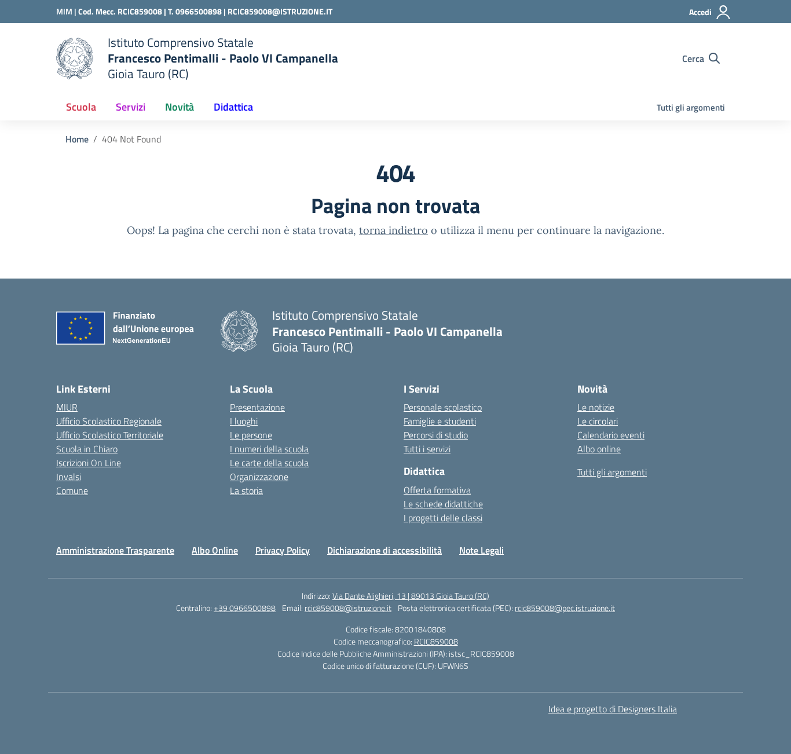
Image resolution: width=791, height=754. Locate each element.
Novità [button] (179, 107)
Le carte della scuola (269, 463)
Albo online (599, 449)
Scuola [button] (81, 107)
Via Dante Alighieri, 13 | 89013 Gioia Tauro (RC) (410, 596)
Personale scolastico (443, 407)
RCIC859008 (436, 641)
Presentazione (257, 407)
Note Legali (481, 550)
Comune (72, 490)
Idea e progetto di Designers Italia (612, 709)
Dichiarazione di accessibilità (384, 550)
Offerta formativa (437, 490)
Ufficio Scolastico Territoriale (109, 435)
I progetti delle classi (443, 518)
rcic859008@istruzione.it (348, 608)
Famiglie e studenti (440, 421)
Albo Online (215, 550)
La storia (246, 490)
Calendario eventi (610, 435)
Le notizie (595, 407)
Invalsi (68, 477)
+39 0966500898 (245, 608)
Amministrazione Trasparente (115, 550)
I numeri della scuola (269, 449)
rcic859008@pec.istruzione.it (565, 608)
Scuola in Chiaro (87, 449)
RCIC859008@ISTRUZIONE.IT (280, 11)
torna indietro (393, 230)
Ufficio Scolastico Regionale (109, 421)
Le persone (251, 435)
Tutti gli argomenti (691, 107)
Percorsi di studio (436, 435)
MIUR (67, 407)
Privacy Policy (282, 550)
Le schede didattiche (443, 504)
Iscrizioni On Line (88, 463)
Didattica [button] (233, 107)
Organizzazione (259, 477)
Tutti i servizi (427, 449)
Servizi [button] (130, 107)
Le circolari (597, 421)
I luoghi (244, 421)
